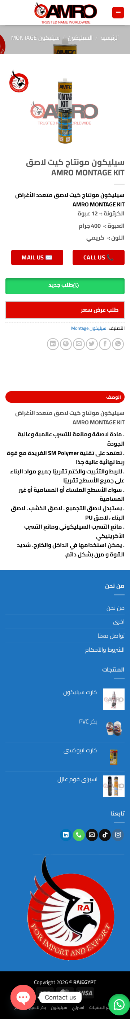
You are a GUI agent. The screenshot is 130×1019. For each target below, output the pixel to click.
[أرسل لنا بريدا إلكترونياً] (92, 835)
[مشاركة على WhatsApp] (118, 344)
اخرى (119, 621)
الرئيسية (110, 37)
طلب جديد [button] (61, 284)
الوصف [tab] (113, 397)
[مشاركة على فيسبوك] (105, 344)
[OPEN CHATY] (23, 997)
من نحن (116, 607)
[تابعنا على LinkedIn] (66, 835)
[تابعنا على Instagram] (118, 835)
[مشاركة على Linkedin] (53, 344)
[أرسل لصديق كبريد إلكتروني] (79, 344)
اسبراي (78, 1007)
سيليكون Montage (35, 37)
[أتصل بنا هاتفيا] (79, 835)
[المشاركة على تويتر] (92, 344)
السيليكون (80, 37)
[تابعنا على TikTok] (105, 835)
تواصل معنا (111, 635)
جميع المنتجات (102, 1007)
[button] (118, 13)
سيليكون (59, 1007)
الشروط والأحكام (105, 649)
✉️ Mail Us (37, 257)
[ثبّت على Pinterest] (66, 344)
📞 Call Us (98, 257)
